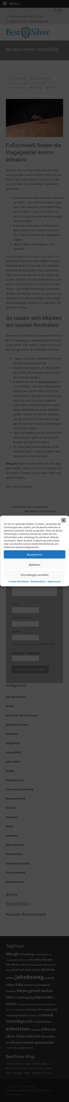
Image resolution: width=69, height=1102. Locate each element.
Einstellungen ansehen (34, 574)
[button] (63, 520)
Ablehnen (34, 564)
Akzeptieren (34, 554)
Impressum (54, 581)
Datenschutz (38, 581)
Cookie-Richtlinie (18, 581)
